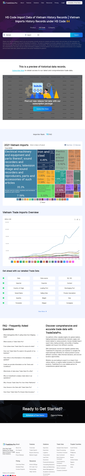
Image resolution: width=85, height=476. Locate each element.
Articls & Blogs (33, 464)
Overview (32, 447)
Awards (18, 452)
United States (74, 459)
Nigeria (72, 462)
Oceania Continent (62, 470)
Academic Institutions (49, 471)
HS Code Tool (33, 467)
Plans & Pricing (56, 415)
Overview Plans (20, 464)
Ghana (72, 464)
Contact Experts (20, 469)
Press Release (20, 455)
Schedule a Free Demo (74, 2)
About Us (18, 447)
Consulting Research (48, 464)
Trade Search (33, 450)
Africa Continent (61, 468)
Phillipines (73, 452)
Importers (45, 447)
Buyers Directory (34, 452)
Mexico (72, 455)
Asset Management (48, 469)
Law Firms (45, 457)
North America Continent (60, 458)
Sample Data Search (62, 447)
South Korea (73, 447)
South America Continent (61, 462)
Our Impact (19, 450)
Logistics (45, 452)
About (18, 444)
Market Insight (33, 455)
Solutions (46, 444)
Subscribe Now (18, 70)
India (71, 467)
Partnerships (32, 469)
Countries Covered (62, 452)
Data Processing (61, 450)
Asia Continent (61, 455)
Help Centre (32, 471)
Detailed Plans (20, 467)
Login (63, 3)
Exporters (45, 450)
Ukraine (72, 450)
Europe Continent (61, 465)
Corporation (46, 455)
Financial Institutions (48, 462)
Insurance (45, 459)
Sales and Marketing (48, 467)
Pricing (18, 461)
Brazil (71, 457)
